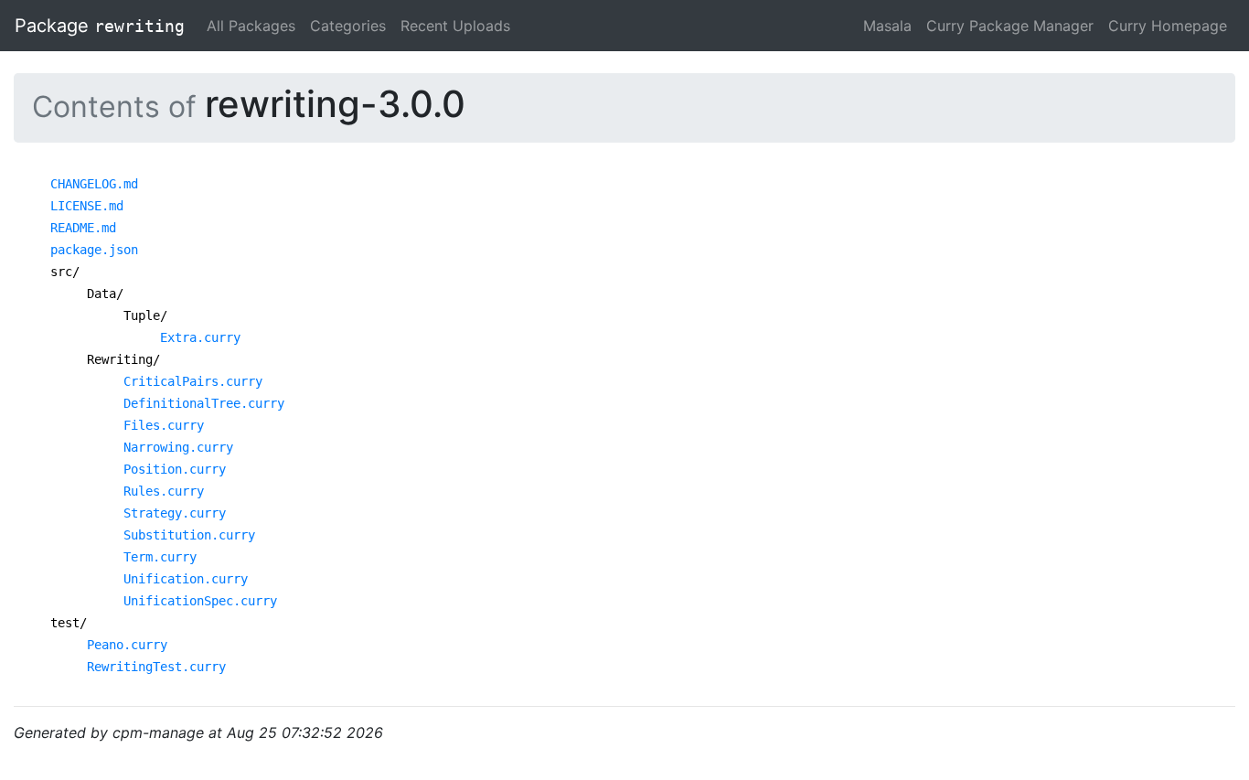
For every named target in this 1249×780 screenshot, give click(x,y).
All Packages (251, 25)
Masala (887, 25)
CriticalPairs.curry (192, 381)
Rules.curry (163, 491)
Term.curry (160, 557)
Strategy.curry (174, 513)
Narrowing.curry (178, 447)
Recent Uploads (455, 25)
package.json (94, 249)
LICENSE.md (86, 205)
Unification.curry (185, 579)
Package (100, 26)
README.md (83, 227)
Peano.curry (127, 644)
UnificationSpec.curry (200, 600)
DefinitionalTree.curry (203, 403)
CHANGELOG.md (94, 183)
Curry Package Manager (1010, 25)
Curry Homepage (1167, 25)
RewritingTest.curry (156, 666)
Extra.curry (200, 337)
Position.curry (174, 469)
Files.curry (163, 425)
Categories (348, 25)
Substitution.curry (189, 535)
